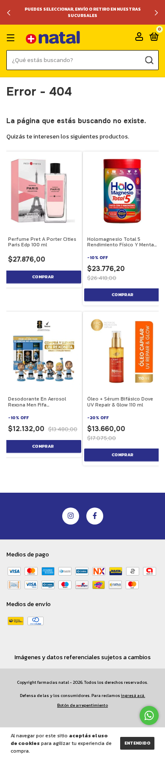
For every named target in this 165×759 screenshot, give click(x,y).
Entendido (137, 743)
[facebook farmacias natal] (94, 516)
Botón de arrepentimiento (82, 705)
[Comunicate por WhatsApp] (149, 715)
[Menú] (12, 38)
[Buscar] (149, 60)
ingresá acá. (133, 695)
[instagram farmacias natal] (70, 516)
